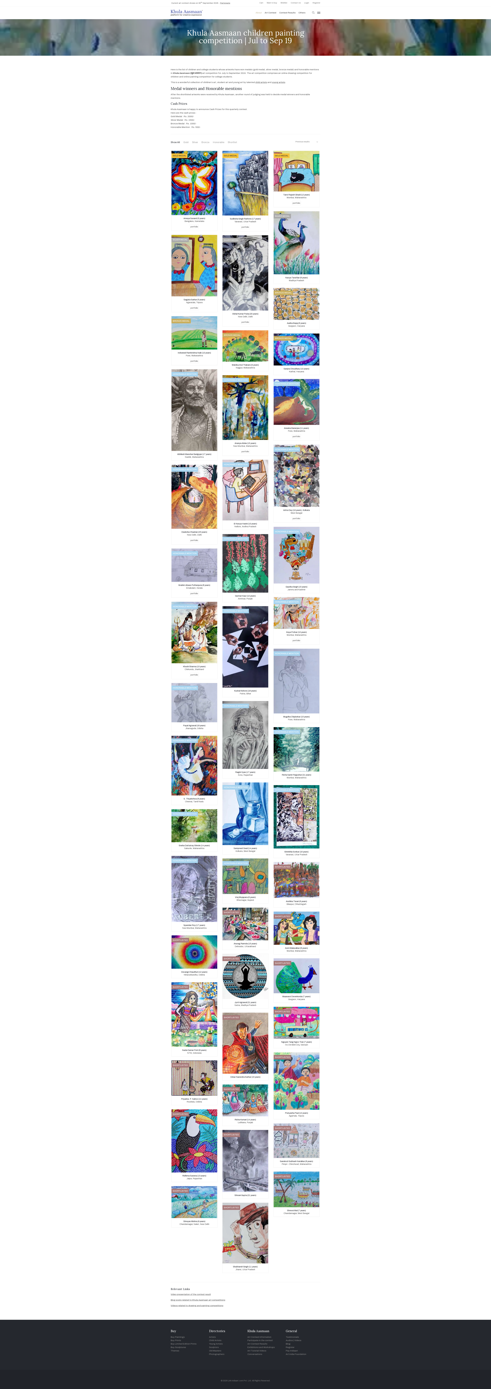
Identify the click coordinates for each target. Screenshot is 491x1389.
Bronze (205, 142)
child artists (261, 82)
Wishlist (284, 3)
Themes (175, 1351)
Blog (288, 1344)
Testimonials (292, 1337)
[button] (313, 13)
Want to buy (272, 3)
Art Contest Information (259, 1337)
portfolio (194, 227)
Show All (175, 142)
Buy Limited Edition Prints (183, 1344)
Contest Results (287, 12)
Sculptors (214, 1347)
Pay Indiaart (292, 1351)
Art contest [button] (270, 12)
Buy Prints (176, 1340)
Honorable (218, 142)
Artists (212, 1337)
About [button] (259, 12)
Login (306, 3)
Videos (297, 1340)
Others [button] (301, 12)
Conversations (254, 1354)
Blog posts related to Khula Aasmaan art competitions (198, 1300)
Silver (195, 142)
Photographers (216, 1354)
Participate (225, 3)
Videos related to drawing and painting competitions (197, 1305)
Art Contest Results (257, 1344)
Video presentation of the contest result (191, 1294)
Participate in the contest (260, 1340)
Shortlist (232, 142)
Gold (185, 142)
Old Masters (215, 1351)
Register (316, 3)
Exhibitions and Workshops (261, 1347)
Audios (289, 1340)
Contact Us (296, 3)
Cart (261, 3)
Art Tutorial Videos (256, 1351)
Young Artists (216, 1344)
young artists (278, 82)
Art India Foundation (296, 1354)
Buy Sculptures (178, 1347)
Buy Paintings (178, 1337)
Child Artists (215, 1340)
